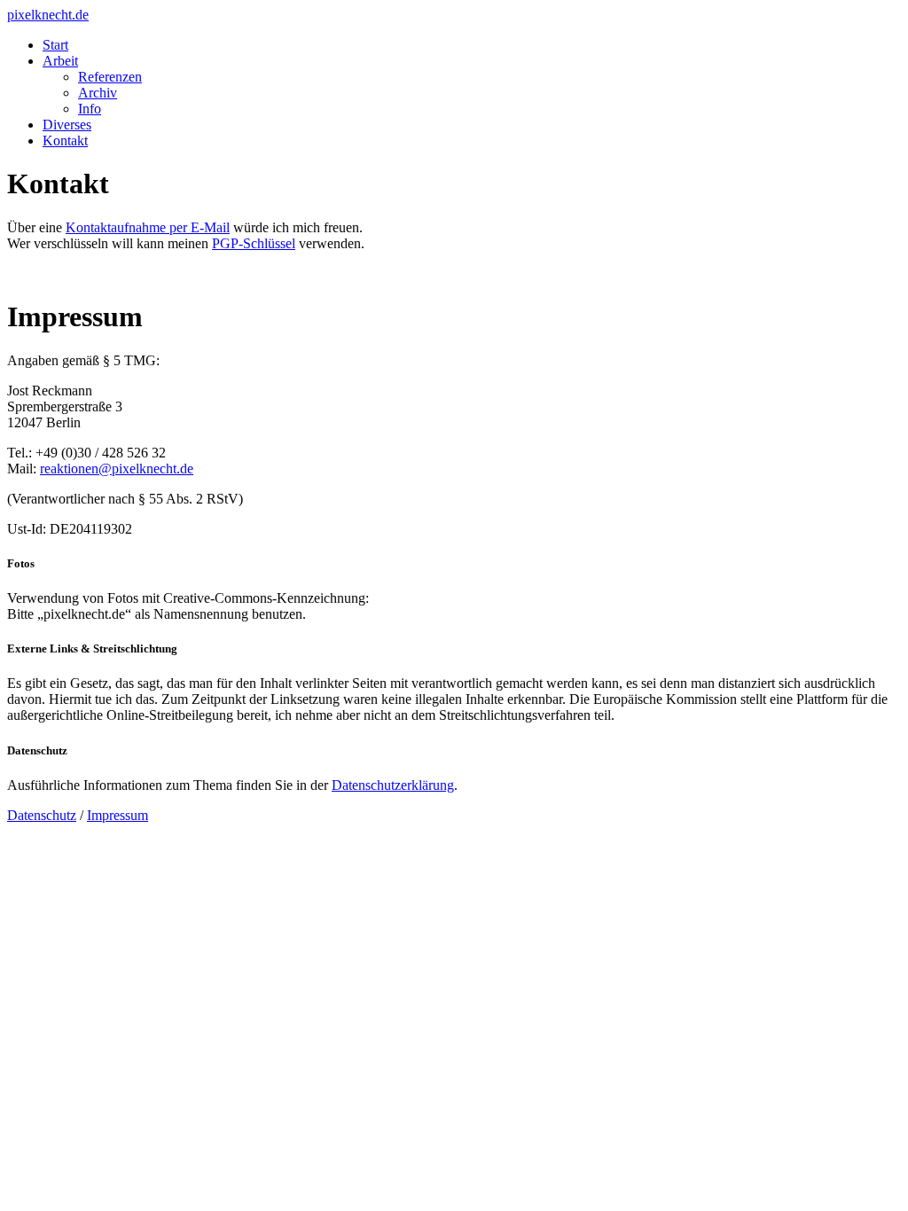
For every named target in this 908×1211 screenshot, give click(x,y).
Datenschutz (41, 815)
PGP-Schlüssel (253, 243)
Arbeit (60, 60)
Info (89, 108)
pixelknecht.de (48, 14)
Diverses (67, 124)
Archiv (97, 92)
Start (55, 44)
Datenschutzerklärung (393, 785)
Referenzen (110, 76)
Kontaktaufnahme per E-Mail (148, 227)
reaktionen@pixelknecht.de (116, 468)
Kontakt (65, 140)
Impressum (117, 815)
